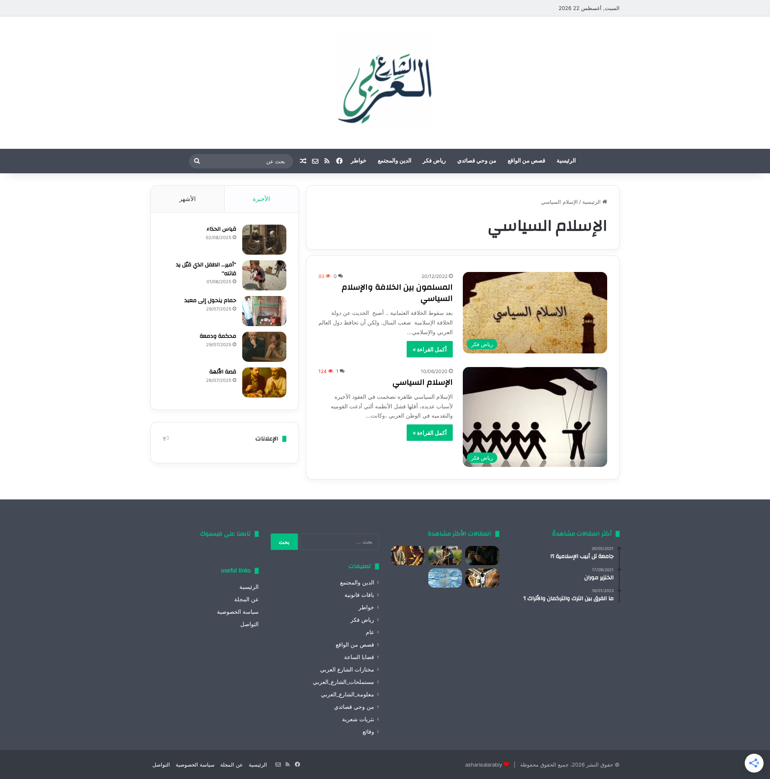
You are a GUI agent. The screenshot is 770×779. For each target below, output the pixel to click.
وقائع (368, 731)
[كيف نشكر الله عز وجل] (408, 555)
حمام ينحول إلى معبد (210, 300)
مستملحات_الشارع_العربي (343, 682)
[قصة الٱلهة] (264, 382)
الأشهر (187, 199)
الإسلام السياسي (423, 382)
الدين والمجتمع (394, 161)
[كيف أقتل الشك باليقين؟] (482, 555)
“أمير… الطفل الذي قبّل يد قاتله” (206, 269)
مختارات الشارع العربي (347, 669)
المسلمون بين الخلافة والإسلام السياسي (397, 293)
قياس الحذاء (221, 229)
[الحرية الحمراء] (482, 578)
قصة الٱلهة (222, 372)
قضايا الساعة (359, 657)
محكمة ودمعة (218, 336)
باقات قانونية (359, 595)
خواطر (359, 161)
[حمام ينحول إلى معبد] (264, 311)
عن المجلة (246, 599)
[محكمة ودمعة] (264, 347)
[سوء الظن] (445, 555)
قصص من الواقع (526, 161)
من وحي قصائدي (476, 161)
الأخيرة (261, 199)
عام (370, 632)
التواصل (249, 624)
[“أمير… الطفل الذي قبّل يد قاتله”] (264, 275)
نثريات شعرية (358, 719)
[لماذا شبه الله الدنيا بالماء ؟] (445, 578)
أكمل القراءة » (430, 349)
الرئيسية (566, 161)
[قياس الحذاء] (264, 240)
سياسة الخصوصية (238, 612)
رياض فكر (434, 161)
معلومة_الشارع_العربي (347, 694)
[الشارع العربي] (385, 82)
